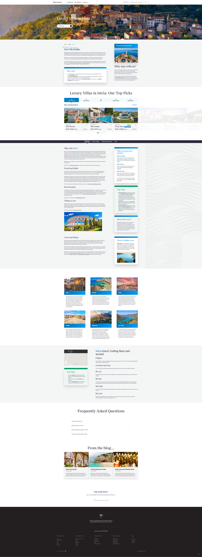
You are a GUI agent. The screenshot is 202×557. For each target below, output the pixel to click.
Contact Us (140, 2)
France (58, 538)
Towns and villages (95, 141)
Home (65, 44)
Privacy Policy (134, 540)
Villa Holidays (77, 2)
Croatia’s (66, 52)
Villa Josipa (94, 126)
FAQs (116, 141)
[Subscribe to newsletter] (107, 499)
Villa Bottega (194, 126)
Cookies (133, 541)
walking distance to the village (75, 62)
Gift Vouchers (96, 541)
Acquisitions (115, 542)
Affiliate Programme (116, 543)
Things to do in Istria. (77, 210)
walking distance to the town (75, 253)
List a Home (132, 2)
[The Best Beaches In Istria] (101, 465)
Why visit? (87, 141)
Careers (77, 545)
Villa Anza (143, 126)
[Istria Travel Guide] (76, 465)
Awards (77, 540)
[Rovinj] (101, 291)
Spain (58, 542)
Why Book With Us (97, 543)
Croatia (69, 44)
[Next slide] (87, 115)
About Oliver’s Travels (79, 538)
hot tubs (74, 254)
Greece (58, 543)
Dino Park (125, 167)
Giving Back (78, 542)
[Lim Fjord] (127, 324)
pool (66, 62)
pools (71, 254)
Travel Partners (115, 541)
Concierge (85, 2)
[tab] (71, 100)
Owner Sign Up (115, 540)
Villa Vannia (70, 126)
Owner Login (115, 538)
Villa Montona (169, 126)
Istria (73, 44)
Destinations (70, 2)
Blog (76, 543)
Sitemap (133, 542)
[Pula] (74, 292)
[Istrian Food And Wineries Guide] (125, 465)
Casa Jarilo (119, 126)
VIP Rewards (96, 540)
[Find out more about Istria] (126, 53)
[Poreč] (74, 324)
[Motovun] (101, 324)
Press (76, 541)
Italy (57, 541)
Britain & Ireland (59, 540)
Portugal (58, 545)
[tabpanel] (101, 119)
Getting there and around (107, 141)
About (136, 2)
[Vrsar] (127, 291)
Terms (133, 538)
